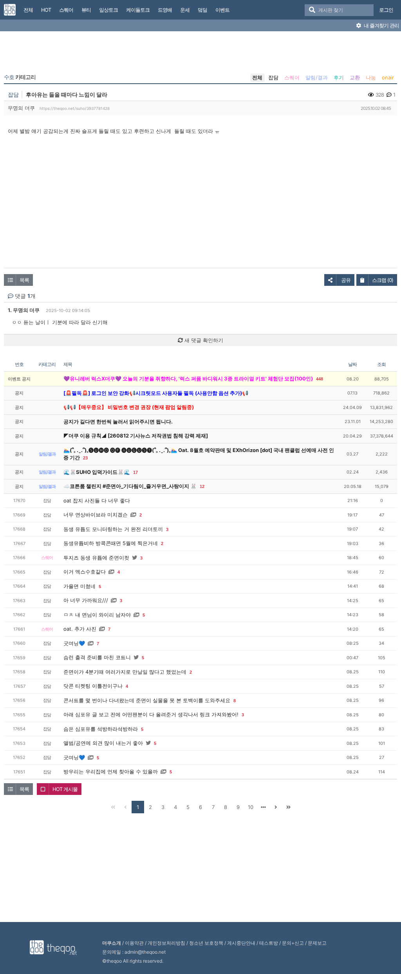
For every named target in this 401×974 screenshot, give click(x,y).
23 (85, 458)
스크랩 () (382, 280)
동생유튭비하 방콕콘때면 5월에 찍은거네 (110, 543)
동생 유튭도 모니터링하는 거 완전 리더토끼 (113, 529)
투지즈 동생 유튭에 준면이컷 (96, 557)
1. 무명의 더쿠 (24, 310)
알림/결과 (316, 77)
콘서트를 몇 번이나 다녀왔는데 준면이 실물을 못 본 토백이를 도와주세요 (146, 700)
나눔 (371, 77)
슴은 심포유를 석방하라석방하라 (100, 729)
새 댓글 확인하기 (203, 340)
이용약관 (134, 943)
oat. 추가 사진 (79, 629)
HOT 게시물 (65, 789)
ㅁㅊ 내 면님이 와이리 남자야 (97, 615)
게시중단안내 (241, 943)
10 (250, 807)
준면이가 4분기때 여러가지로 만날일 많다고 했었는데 (124, 672)
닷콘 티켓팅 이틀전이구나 (93, 686)
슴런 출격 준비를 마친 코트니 (97, 657)
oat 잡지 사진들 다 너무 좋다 (96, 500)
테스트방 (268, 943)
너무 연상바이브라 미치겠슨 (95, 514)
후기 (339, 77)
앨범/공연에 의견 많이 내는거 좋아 (103, 743)
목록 (24, 280)
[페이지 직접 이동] (263, 807)
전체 (257, 77)
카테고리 (20, 77)
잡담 (273, 77)
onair (388, 77)
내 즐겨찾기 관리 (381, 25)
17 (135, 472)
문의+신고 (293, 943)
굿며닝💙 (74, 643)
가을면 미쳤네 (79, 586)
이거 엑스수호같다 (84, 572)
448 (319, 379)
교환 (355, 77)
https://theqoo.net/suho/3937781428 (75, 108)
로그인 (386, 10)
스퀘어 (292, 77)
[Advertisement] (200, 54)
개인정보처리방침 (166, 943)
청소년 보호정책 (206, 943)
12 (202, 486)
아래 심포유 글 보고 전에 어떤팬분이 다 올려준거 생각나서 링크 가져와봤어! (150, 714)
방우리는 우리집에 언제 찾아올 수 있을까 (110, 771)
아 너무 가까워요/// (85, 600)
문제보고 (317, 943)
